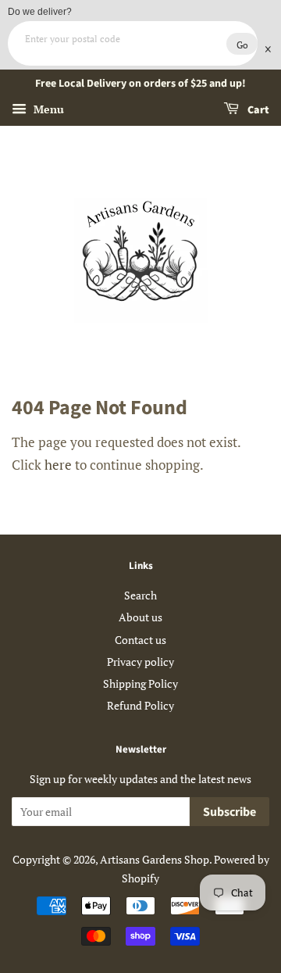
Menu (47, 109)
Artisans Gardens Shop (154, 859)
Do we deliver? (40, 11)
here (58, 465)
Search (140, 595)
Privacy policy (140, 661)
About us (140, 617)
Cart (257, 110)
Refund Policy (140, 705)
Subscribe (229, 812)
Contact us (140, 639)
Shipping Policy (140, 683)
